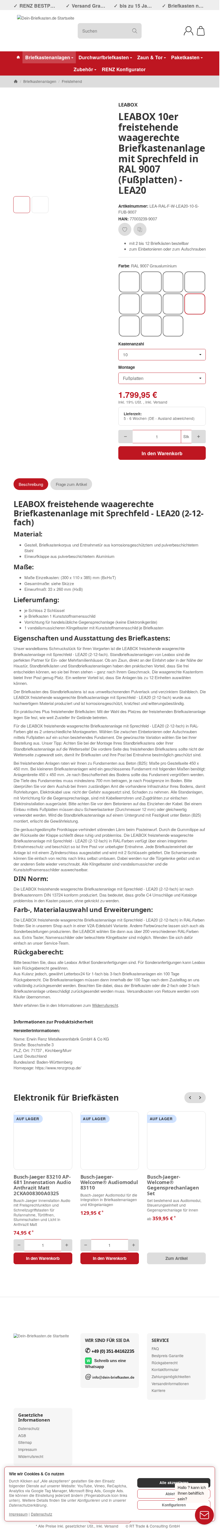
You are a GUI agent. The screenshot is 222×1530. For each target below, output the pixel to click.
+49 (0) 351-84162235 (113, 1351)
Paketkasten (185, 57)
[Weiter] (200, 1097)
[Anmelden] (189, 31)
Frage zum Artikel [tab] (71, 484)
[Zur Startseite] (46, 30)
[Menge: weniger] (125, 436)
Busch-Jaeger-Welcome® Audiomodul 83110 (109, 1182)
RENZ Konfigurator (124, 69)
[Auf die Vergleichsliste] (139, 229)
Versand (160, 402)
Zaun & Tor (150, 57)
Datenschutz (41, 1514)
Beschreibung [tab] (31, 484)
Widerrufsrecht (105, 1005)
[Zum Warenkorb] (201, 31)
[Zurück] (189, 1097)
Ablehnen (173, 1493)
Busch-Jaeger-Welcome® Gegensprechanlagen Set (173, 1185)
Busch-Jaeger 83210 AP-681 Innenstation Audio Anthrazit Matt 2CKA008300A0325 (42, 1185)
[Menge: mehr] (198, 436)
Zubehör (83, 69)
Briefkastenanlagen (47, 57)
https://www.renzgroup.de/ (58, 1067)
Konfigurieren (174, 1504)
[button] (22, 204)
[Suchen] (135, 31)
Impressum (18, 1514)
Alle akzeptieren (173, 1482)
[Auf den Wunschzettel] (124, 229)
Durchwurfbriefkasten (104, 57)
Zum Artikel (176, 1258)
